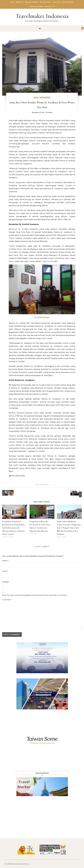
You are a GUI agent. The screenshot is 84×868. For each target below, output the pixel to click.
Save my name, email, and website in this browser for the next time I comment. (34, 595)
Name (5, 561)
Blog (36, 97)
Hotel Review (67, 2)
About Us (20, 2)
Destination (45, 2)
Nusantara (45, 97)
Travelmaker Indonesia (42, 16)
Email (5, 571)
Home (12, 2)
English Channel (31, 2)
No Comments (42, 485)
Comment (7, 600)
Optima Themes (23, 864)
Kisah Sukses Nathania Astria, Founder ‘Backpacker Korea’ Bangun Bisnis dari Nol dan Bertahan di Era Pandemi (69, 527)
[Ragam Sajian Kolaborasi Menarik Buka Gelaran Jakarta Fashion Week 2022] (7, 493)
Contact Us (49, 6)
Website (5, 582)
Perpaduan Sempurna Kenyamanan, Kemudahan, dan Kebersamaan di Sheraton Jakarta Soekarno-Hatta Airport (14, 527)
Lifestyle (57, 2)
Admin (50, 112)
